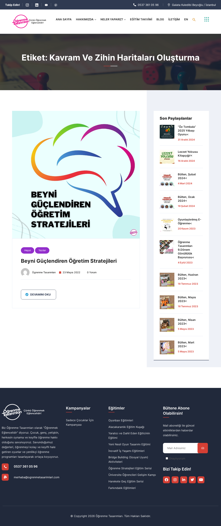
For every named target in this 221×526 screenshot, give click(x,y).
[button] (194, 19)
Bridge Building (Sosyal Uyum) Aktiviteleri (128, 459)
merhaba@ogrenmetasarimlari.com (36, 477)
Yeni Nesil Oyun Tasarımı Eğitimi (129, 444)
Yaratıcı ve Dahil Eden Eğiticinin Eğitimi (129, 435)
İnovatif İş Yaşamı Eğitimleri (126, 451)
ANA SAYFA (64, 19)
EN (186, 19)
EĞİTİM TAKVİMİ (141, 19)
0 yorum (92, 272)
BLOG (160, 19)
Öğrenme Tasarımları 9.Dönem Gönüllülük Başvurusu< (186, 249)
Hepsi (27, 250)
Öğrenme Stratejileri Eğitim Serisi (130, 468)
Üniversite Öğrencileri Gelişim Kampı (132, 475)
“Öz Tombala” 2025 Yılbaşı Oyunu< (187, 130)
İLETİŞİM (174, 19)
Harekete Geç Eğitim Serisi (125, 481)
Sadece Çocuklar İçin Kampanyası (80, 422)
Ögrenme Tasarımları (44, 272)
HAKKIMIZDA (85, 19)
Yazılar (42, 250)
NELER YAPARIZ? (111, 19)
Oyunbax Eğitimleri (120, 420)
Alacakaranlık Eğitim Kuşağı (126, 427)
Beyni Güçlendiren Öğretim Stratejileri (69, 261)
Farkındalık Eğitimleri (122, 488)
